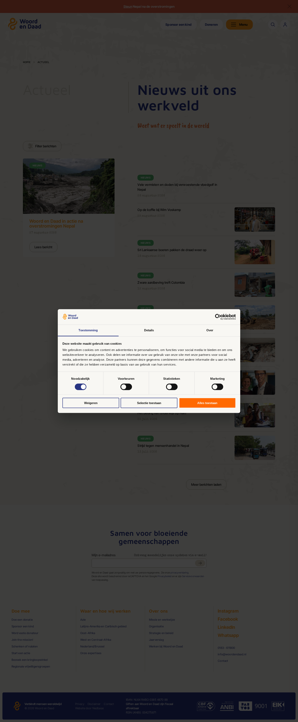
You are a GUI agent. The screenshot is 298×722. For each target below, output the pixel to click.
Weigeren (91, 403)
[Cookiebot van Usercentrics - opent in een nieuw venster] (218, 317)
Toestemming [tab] (88, 330)
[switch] (126, 386)
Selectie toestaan (149, 403)
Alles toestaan (207, 403)
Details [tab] (149, 330)
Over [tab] (209, 330)
